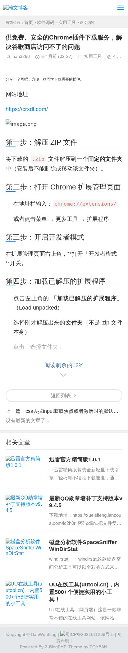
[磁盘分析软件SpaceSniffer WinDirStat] (24, 552)
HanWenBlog (44, 634)
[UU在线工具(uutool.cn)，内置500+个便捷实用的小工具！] (24, 594)
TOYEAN (98, 646)
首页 (28, 22)
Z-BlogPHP (55, 646)
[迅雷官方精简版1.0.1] (24, 469)
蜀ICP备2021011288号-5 (89, 634)
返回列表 (61, 395)
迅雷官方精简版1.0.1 (75, 459)
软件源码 (45, 22)
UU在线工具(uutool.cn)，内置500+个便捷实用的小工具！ (84, 592)
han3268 (21, 56)
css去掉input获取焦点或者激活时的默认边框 (74, 411)
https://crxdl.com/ (27, 109)
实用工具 (67, 22)
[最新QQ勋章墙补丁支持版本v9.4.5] (24, 508)
